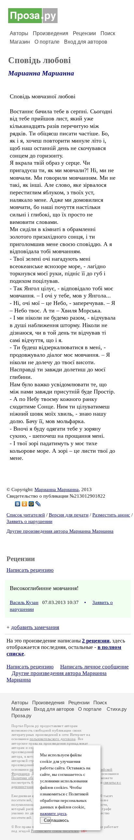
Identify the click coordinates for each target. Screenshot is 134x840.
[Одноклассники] (24, 504)
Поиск (107, 33)
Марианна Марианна (41, 73)
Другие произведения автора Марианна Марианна (60, 531)
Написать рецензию (30, 570)
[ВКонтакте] (17, 504)
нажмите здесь (53, 813)
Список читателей (26, 514)
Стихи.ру (117, 709)
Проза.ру (21, 715)
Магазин (20, 42)
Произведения (50, 33)
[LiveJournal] (38, 504)
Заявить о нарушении (29, 521)
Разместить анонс (111, 514)
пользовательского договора (52, 739)
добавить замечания (35, 627)
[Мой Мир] (31, 504)
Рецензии (84, 33)
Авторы (19, 33)
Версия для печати (68, 514)
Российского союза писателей (55, 831)
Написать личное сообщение (94, 667)
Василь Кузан (24, 602)
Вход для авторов (85, 42)
